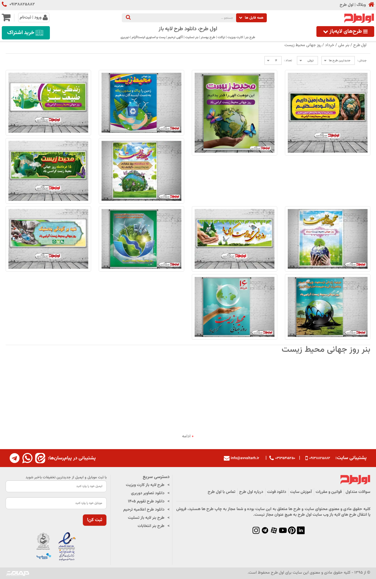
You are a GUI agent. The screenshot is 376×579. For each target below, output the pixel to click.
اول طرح (346, 5)
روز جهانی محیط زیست (302, 45)
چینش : (362, 60)
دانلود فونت (276, 492)
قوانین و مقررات (329, 492)
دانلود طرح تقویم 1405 (146, 501)
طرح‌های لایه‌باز (345, 31)
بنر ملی (343, 45)
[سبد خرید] (6, 19)
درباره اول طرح (251, 492)
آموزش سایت (301, 492)
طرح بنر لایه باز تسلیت (146, 518)
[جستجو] (128, 17)
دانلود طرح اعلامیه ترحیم (143, 509)
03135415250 (285, 458)
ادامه (188, 436)
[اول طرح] (358, 18)
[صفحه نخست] (370, 5)
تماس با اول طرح (221, 492)
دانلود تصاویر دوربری (147, 493)
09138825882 (22, 4)
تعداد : (288, 60)
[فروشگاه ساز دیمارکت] (18, 573)
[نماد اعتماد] (56, 547)
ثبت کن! (94, 520)
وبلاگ (361, 5)
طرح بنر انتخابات (151, 526)
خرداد (329, 45)
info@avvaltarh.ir (245, 458)
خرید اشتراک (20, 33)
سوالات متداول (358, 492)
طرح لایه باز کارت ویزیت (145, 485)
